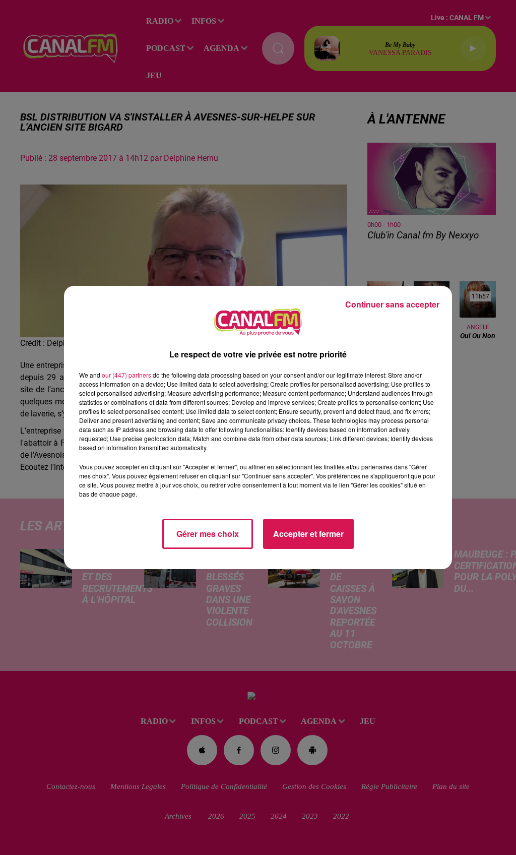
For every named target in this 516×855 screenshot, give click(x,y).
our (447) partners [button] (126, 375)
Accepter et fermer (308, 533)
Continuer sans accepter (392, 304)
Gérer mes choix (207, 533)
